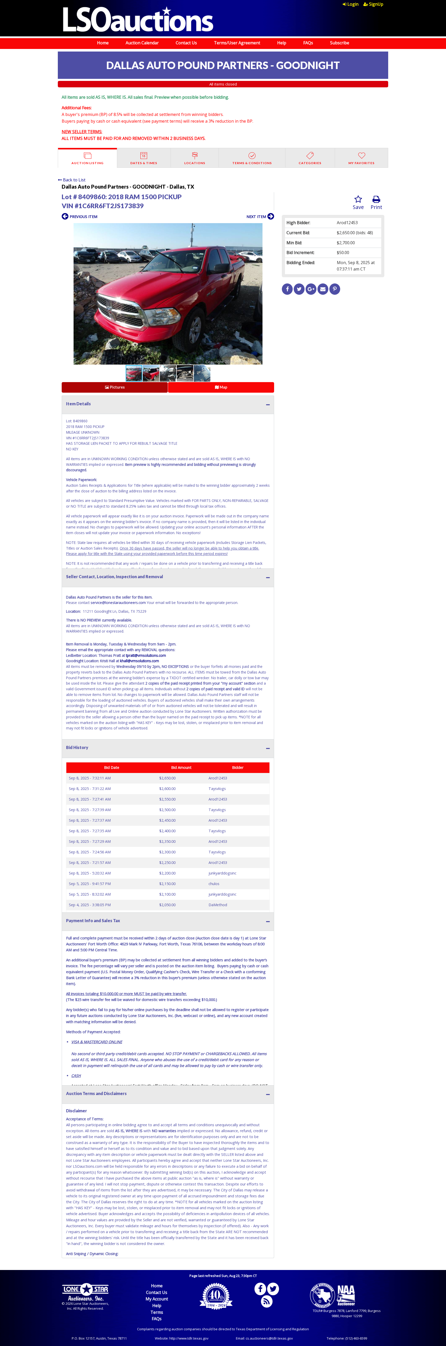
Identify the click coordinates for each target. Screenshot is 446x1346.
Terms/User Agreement (237, 43)
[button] (269, 228)
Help (281, 43)
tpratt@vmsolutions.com (146, 655)
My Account (157, 1299)
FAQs (308, 43)
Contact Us (186, 43)
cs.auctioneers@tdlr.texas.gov (269, 1338)
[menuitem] (353, 4)
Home (103, 43)
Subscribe (339, 43)
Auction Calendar (142, 43)
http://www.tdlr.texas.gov (189, 1338)
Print (376, 207)
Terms (156, 1312)
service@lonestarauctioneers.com (118, 602)
